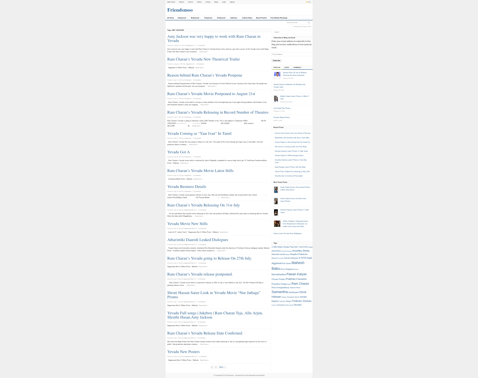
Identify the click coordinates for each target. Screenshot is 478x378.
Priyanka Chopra (279, 284)
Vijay (287, 305)
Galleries (233, 18)
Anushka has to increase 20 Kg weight (289, 176)
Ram (289, 284)
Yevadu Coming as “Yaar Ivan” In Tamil (199, 133)
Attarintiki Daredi (278, 254)
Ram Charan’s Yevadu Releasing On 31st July (203, 205)
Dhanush (275, 258)
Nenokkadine (279, 274)
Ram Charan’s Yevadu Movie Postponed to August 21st (211, 93)
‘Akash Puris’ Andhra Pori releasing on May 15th (292, 171)
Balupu (287, 254)
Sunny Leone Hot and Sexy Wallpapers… (288, 233)
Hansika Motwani (291, 258)
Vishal (291, 305)
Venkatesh (281, 305)
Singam (284, 297)
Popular (276, 67)
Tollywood (208, 18)
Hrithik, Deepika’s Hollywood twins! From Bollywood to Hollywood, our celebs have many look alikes (295, 223)
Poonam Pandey (278, 279)
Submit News (247, 18)
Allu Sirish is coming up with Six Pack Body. (291, 147)
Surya (288, 301)
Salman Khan (295, 288)
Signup (232, 2)
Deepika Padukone (298, 254)
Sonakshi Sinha (293, 297)
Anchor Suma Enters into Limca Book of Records (292, 133)
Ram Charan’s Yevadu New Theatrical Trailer (203, 59)
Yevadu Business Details (186, 186)
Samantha (280, 292)
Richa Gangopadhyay (280, 287)
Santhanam (293, 292)
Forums (190, 2)
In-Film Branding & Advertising (254, 375)
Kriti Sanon (286, 263)
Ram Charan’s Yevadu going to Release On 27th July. (209, 258)
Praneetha (301, 279)
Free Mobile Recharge (278, 18)
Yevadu (298, 304)
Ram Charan (300, 283)
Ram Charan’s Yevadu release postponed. (200, 274)
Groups (208, 2)
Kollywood (221, 18)
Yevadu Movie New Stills (187, 223)
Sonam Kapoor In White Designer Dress (289, 155)
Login (224, 2)
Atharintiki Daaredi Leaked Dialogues (197, 239)
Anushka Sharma (286, 251)
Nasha (297, 269)
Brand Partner (261, 18)
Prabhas (291, 278)
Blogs (216, 2)
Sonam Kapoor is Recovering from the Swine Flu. (292, 142)
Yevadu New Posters (183, 351)
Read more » (203, 52)
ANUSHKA (276, 251)
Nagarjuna (290, 269)
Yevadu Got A (178, 151)
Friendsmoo (230, 375)
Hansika (280, 258)
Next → (222, 367)
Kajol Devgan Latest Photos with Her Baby (290, 167)
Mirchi (282, 269)
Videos (199, 2)
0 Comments (201, 45)
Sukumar (282, 301)
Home (171, 18)
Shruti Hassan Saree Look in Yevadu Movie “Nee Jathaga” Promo (213, 294)
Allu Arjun (278, 247)
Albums (181, 2)
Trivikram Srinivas (301, 301)
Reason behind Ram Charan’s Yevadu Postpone (204, 75)
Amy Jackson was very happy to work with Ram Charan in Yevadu (213, 38)
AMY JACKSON (301, 247)
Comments (297, 67)
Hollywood (182, 18)
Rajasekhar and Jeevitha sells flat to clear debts (292, 138)
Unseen (274, 305)
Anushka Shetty (301, 250)
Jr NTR (302, 258)
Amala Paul (288, 247)
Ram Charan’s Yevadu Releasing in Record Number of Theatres (217, 112)
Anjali (310, 247)
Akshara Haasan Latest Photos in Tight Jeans (291, 151)
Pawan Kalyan (296, 274)
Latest (286, 67)
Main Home (171, 2)
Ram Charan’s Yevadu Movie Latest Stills (200, 170)
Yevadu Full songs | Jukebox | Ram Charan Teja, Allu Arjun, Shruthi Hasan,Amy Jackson (215, 315)
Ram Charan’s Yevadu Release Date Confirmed (204, 333)
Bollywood (195, 18)
